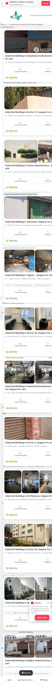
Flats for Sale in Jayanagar (14, 358)
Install (45, 3)
